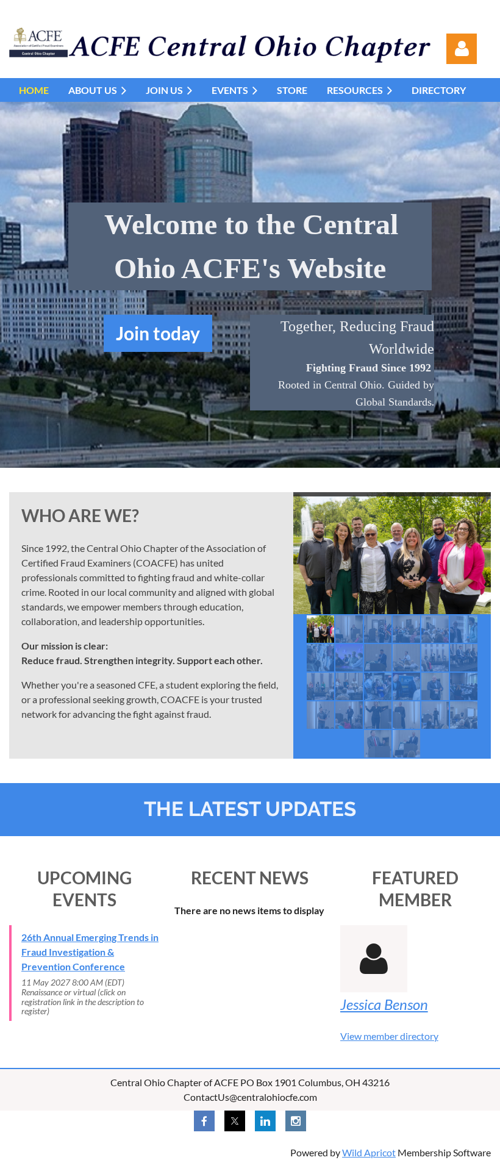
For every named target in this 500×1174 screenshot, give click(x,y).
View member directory (389, 1036)
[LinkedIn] (265, 1121)
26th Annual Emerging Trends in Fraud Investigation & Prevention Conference (90, 951)
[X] (234, 1121)
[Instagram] (295, 1121)
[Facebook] (204, 1121)
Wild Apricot (369, 1152)
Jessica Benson (384, 1004)
